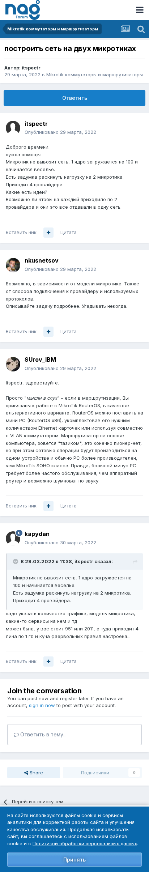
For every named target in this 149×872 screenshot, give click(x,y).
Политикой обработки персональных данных (85, 843)
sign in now (42, 705)
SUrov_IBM (40, 359)
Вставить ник (21, 232)
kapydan (37, 533)
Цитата (68, 232)
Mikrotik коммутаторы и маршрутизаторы (94, 74)
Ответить (74, 98)
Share (35, 772)
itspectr (31, 68)
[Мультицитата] (48, 232)
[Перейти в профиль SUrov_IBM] (13, 364)
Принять (74, 859)
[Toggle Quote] (16, 561)
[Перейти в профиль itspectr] (13, 128)
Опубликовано (60, 132)
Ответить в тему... (43, 734)
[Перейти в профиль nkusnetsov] (13, 265)
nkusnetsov (42, 260)
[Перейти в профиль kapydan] (13, 538)
